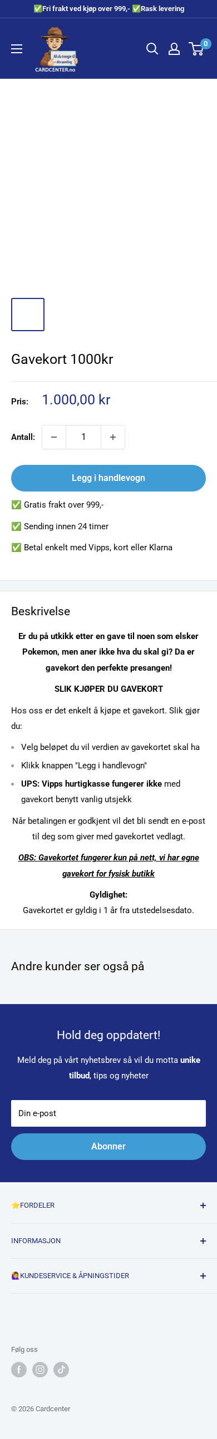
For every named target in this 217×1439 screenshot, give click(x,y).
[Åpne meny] (16, 48)
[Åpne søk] (152, 49)
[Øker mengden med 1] (113, 437)
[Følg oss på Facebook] (19, 1369)
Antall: (23, 437)
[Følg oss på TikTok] (61, 1369)
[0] (197, 48)
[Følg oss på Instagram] (40, 1369)
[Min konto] (174, 49)
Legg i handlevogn (108, 478)
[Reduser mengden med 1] (54, 437)
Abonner (108, 1146)
